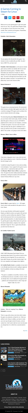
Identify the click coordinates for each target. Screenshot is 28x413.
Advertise (21, 407)
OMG (26, 330)
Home (2, 5)
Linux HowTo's (11, 352)
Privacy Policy (7, 407)
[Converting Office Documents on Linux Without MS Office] (4, 358)
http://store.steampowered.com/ (8, 32)
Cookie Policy (15, 407)
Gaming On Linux (8, 5)
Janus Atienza (17, 352)
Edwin (3, 14)
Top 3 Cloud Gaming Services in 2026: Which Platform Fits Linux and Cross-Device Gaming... (17, 349)
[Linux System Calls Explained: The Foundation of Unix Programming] (4, 365)
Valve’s (18, 203)
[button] (26, 2)
